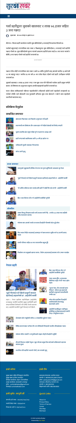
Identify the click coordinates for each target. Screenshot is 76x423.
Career (41, 406)
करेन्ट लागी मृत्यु (20, 151)
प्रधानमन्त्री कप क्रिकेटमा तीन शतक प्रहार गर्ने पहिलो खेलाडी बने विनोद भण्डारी (39, 125)
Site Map (42, 408)
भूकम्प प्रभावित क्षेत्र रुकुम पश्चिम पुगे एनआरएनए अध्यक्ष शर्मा (33, 132)
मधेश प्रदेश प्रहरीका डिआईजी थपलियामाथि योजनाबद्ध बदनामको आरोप (58, 302)
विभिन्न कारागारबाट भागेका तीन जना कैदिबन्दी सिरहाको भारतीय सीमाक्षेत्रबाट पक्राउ (41, 326)
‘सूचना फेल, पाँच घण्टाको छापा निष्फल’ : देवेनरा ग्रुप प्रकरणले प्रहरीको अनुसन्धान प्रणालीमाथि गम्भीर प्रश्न (58, 291)
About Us (42, 399)
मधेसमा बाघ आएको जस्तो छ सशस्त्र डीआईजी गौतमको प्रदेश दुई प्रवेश (38, 222)
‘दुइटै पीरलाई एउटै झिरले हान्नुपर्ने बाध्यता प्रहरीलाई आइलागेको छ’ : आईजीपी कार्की (42, 178)
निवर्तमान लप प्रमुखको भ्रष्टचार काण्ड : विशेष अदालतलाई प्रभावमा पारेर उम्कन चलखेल (43, 252)
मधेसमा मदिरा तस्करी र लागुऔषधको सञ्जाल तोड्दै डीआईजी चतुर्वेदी (36, 334)
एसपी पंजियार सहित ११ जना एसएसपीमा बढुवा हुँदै (33, 242)
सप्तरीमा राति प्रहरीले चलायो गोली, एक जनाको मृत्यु (31, 350)
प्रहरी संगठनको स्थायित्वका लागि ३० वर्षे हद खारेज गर (32, 138)
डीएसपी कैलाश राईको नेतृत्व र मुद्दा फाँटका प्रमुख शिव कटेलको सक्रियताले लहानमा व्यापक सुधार (41, 343)
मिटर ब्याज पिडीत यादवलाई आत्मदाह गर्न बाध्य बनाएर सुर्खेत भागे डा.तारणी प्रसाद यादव (42, 233)
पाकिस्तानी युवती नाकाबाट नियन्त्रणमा (27, 145)
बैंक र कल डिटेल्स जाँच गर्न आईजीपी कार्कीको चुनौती (34, 198)
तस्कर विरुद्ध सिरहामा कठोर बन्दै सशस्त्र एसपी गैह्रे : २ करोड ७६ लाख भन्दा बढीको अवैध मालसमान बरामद (42, 214)
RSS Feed (42, 411)
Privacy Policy (44, 402)
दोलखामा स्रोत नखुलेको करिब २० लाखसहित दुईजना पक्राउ (33, 318)
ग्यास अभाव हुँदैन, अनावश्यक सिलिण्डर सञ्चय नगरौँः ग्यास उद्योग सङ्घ (59, 280)
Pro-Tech (42, 420)
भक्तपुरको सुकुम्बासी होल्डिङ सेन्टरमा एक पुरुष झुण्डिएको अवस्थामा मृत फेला (41, 168)
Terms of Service (45, 404)
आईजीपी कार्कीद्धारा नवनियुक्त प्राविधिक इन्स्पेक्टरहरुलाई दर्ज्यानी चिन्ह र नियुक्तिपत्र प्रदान (59, 311)
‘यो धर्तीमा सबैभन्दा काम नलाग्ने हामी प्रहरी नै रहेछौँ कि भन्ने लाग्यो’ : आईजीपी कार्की (42, 188)
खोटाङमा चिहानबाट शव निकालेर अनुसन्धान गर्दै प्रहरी (32, 119)
